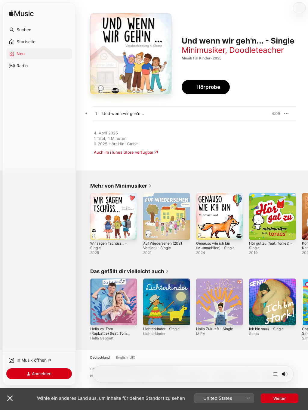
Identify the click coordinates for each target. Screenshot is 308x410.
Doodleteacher (256, 50)
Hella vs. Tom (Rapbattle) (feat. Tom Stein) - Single (108, 333)
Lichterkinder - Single (161, 329)
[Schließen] (10, 398)
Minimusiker (203, 50)
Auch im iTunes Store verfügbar (123, 152)
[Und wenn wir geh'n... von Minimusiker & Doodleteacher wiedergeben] (96, 113)
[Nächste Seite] (302, 216)
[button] (39, 30)
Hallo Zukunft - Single (214, 329)
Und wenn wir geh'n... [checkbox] (123, 113)
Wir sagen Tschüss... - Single (108, 245)
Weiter (279, 398)
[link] (121, 185)
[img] (21, 13)
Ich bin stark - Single (266, 329)
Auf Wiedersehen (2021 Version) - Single (162, 245)
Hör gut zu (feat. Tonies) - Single (270, 245)
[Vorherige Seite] (84, 216)
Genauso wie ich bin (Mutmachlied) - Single (215, 245)
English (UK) (125, 357)
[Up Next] (275, 374)
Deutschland (100, 357)
